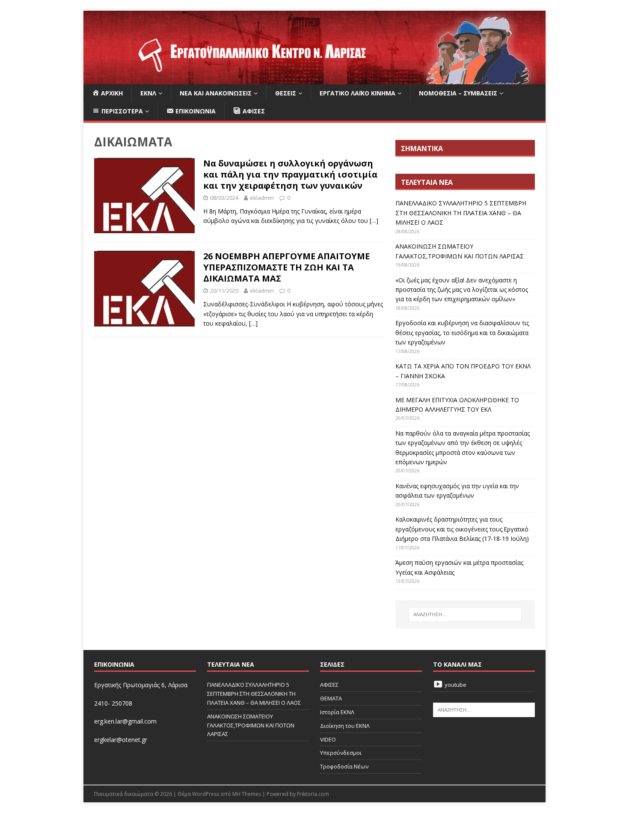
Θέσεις (285, 93)
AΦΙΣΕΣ (329, 684)
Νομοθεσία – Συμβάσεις (458, 93)
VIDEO (328, 739)
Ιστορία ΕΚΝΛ (337, 712)
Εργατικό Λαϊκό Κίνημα (357, 93)
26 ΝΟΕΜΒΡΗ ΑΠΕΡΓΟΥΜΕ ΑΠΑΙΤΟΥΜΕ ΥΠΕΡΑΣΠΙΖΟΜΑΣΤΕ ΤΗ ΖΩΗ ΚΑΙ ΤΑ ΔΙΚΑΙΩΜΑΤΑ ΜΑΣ (286, 267)
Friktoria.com (313, 794)
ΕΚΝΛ (148, 93)
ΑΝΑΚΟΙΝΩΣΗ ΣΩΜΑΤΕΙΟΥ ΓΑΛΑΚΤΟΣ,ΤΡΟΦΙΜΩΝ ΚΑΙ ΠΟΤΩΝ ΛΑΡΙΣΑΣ (250, 725)
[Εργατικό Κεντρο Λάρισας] (314, 79)
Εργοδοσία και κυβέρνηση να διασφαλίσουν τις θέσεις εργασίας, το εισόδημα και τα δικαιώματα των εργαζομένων (462, 332)
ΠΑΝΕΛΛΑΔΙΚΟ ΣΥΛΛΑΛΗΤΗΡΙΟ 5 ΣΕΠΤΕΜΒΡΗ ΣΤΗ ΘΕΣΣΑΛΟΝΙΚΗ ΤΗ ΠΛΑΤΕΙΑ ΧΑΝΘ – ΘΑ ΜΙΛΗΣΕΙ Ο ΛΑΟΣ (460, 212)
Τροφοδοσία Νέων (344, 766)
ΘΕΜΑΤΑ (331, 698)
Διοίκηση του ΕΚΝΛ (345, 726)
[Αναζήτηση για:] (465, 614)
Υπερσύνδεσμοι (341, 753)
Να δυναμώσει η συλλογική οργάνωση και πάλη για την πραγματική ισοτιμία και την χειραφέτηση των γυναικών (290, 174)
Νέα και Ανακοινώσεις (216, 93)
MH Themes (246, 794)
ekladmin (262, 198)
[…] (374, 221)
